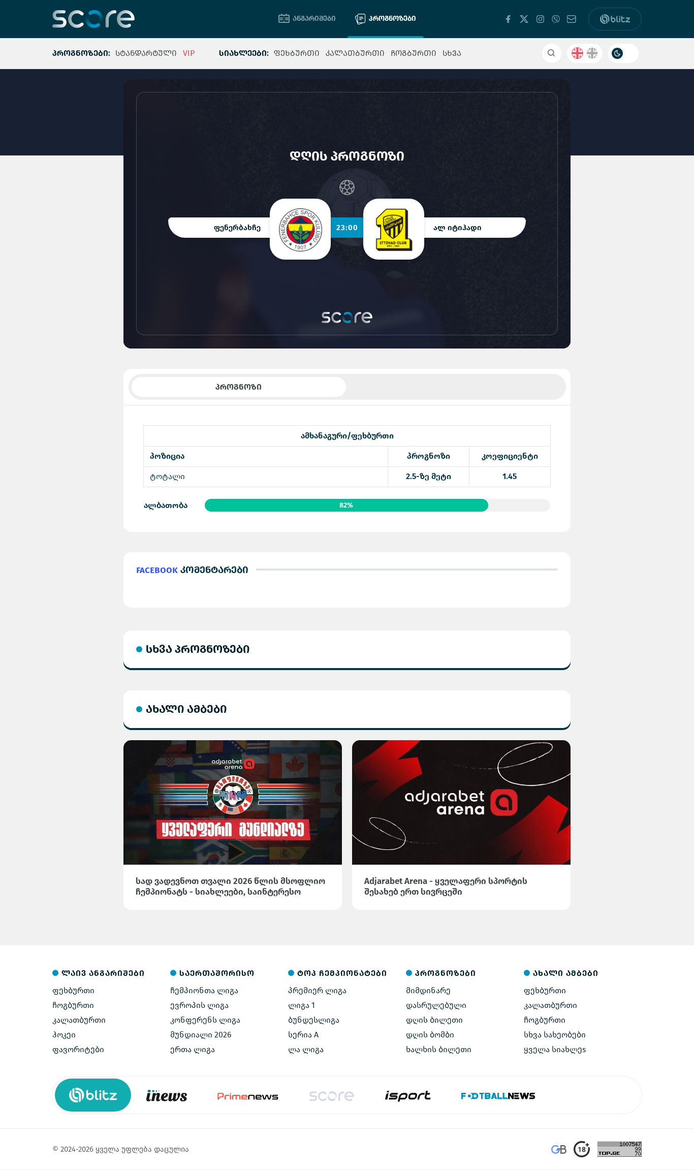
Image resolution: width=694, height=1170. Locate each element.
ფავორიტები (78, 1049)
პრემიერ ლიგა (317, 990)
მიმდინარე (428, 990)
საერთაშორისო (217, 973)
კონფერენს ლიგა (205, 1020)
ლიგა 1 (301, 1005)
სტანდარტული (146, 53)
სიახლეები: (244, 53)
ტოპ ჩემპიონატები (342, 973)
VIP (189, 53)
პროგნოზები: (81, 53)
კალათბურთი (355, 53)
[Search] (551, 53)
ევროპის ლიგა (199, 1005)
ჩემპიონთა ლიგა (204, 990)
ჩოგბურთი (413, 53)
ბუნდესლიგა (313, 1020)
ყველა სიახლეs (555, 1049)
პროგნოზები (392, 18)
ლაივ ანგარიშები (103, 973)
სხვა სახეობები (555, 1034)
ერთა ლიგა (192, 1049)
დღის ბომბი (430, 1034)
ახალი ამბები (186, 709)
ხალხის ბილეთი (438, 1049)
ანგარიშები (314, 18)
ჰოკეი (64, 1034)
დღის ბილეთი (434, 1020)
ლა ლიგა (306, 1049)
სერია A (303, 1034)
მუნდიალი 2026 (201, 1034)
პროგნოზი (238, 387)
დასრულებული (436, 1005)
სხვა (452, 53)
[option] (166, 1095)
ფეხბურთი (297, 53)
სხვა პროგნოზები (198, 649)
